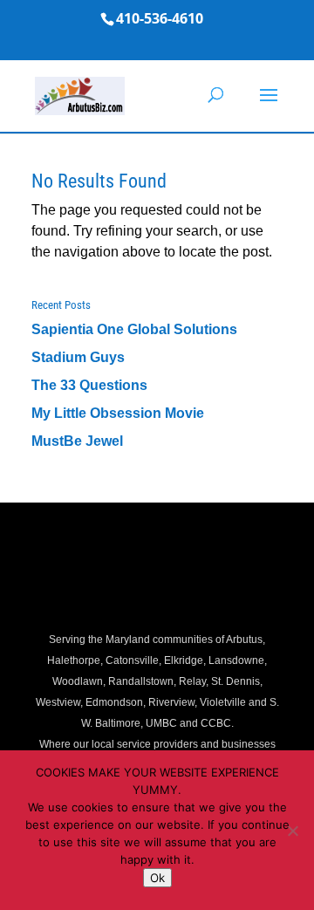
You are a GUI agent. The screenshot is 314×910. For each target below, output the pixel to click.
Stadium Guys (78, 357)
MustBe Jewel (77, 441)
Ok (157, 878)
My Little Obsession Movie (117, 413)
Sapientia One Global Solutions (134, 329)
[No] (292, 830)
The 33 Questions (89, 385)
